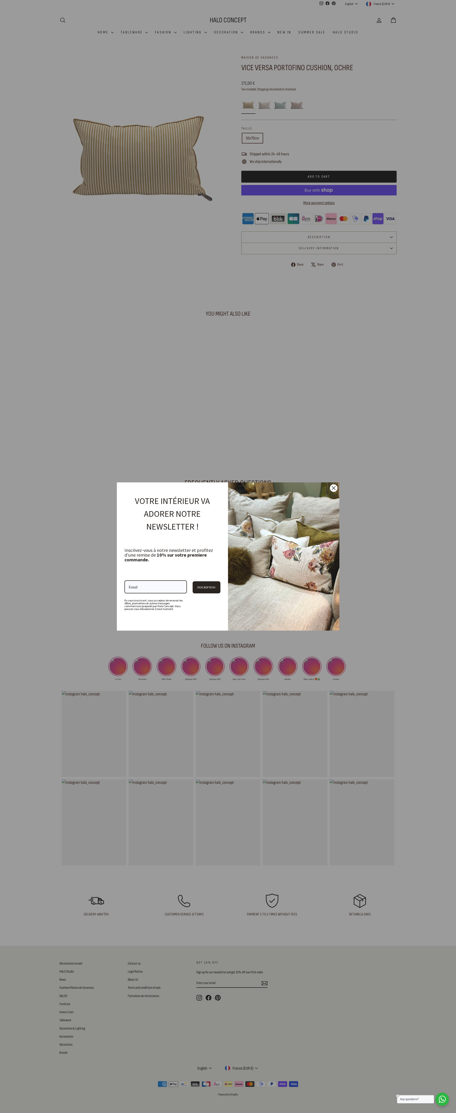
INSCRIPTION (206, 587)
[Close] (333, 488)
